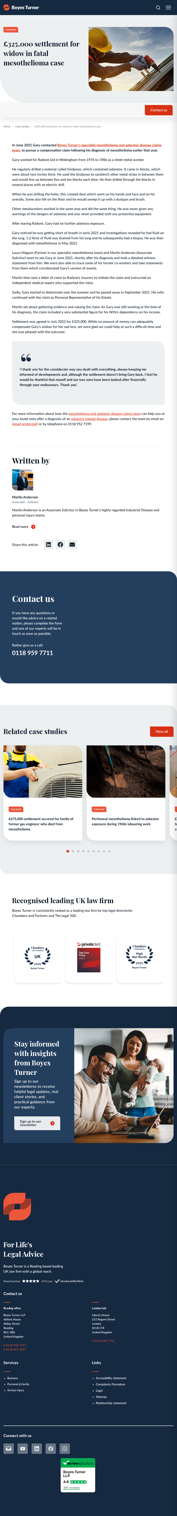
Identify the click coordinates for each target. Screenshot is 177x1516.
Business (12, 1378)
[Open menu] (168, 7)
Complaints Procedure (110, 1384)
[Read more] (42, 792)
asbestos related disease (89, 419)
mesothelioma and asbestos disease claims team (104, 414)
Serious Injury (15, 1390)
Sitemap (101, 1397)
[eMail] (8, 1448)
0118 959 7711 (32, 653)
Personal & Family (18, 1384)
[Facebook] (51, 1448)
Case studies (22, 126)
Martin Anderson (25, 497)
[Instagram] (65, 1448)
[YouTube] (22, 1448)
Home (6, 126)
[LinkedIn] (37, 1448)
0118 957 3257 (16, 1349)
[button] (48, 544)
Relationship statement (111, 1403)
